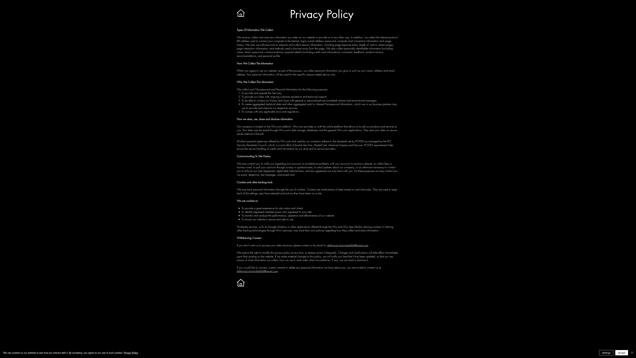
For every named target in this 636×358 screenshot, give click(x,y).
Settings (606, 352)
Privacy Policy (131, 352)
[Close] (632, 352)
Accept (621, 352)
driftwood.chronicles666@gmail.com (347, 245)
